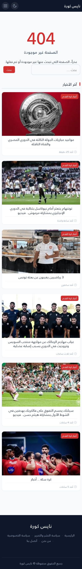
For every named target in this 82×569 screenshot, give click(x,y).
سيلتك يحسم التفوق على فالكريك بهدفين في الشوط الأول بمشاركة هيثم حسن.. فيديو (41, 412)
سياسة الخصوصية (18, 535)
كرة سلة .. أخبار (41, 479)
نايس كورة (72, 5)
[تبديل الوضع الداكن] (15, 6)
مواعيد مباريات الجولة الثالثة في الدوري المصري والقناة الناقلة (41, 141)
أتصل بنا (32, 540)
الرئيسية (70, 535)
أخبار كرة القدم (69, 96)
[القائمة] (5, 6)
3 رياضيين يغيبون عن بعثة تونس (41, 277)
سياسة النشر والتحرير (47, 535)
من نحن (46, 540)
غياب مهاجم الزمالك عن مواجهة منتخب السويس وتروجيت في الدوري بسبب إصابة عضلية (41, 343)
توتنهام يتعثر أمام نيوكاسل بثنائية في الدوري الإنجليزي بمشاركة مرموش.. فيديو (41, 210)
